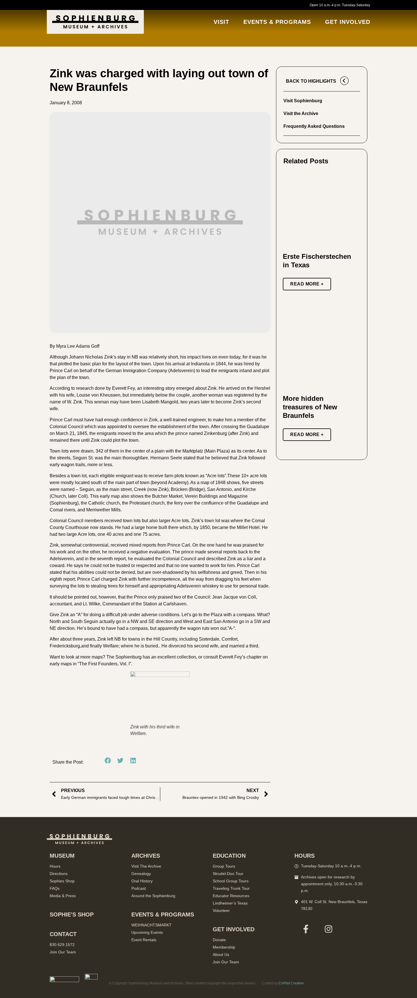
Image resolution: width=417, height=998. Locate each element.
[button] (107, 760)
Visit (221, 22)
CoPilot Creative (291, 983)
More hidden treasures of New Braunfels (310, 407)
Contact (63, 934)
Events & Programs (277, 22)
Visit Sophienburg (302, 100)
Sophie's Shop (72, 914)
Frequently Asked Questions (314, 126)
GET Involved (347, 22)
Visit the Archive (300, 113)
